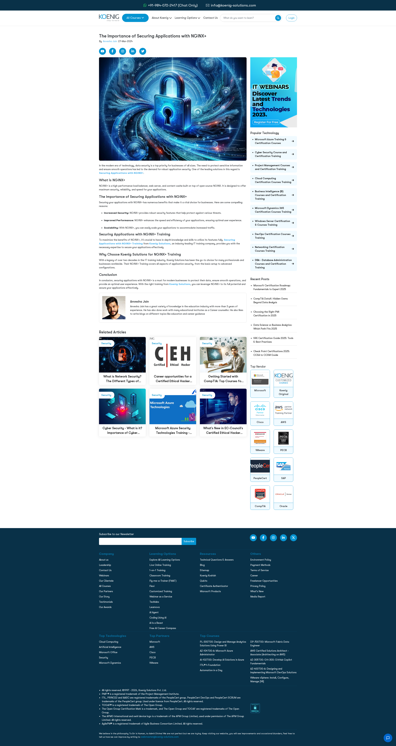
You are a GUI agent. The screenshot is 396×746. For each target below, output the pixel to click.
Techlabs (154, 602)
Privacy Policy (257, 586)
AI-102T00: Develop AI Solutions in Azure (222, 659)
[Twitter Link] (142, 51)
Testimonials (106, 602)
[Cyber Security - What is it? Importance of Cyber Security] (122, 406)
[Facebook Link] (112, 51)
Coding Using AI (157, 617)
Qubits (203, 580)
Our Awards (105, 607)
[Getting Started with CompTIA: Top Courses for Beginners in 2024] (223, 354)
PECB (152, 657)
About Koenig (160, 17)
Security (103, 657)
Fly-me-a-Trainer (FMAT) (162, 580)
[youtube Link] (102, 51)
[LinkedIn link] (132, 51)
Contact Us (210, 17)
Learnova (154, 607)
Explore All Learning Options (164, 559)
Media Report (257, 596)
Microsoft (154, 641)
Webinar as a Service (160, 596)
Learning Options (186, 17)
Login (291, 18)
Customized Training (160, 591)
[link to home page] (109, 17)
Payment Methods (260, 565)
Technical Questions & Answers (217, 559)
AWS (151, 647)
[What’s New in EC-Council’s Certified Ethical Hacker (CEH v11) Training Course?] (223, 406)
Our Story (104, 596)
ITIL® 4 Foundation (210, 665)
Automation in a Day (211, 670)
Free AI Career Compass (162, 628)
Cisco (152, 652)
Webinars (104, 575)
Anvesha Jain (110, 41)
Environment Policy (260, 559)
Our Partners (106, 591)
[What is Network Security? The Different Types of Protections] (122, 354)
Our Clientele (106, 580)
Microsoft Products (210, 591)
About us (103, 559)
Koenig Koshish (208, 575)
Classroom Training (159, 575)
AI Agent (154, 612)
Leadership (105, 565)
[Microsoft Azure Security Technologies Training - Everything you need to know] (172, 406)
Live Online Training (160, 565)
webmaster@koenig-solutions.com (160, 736)
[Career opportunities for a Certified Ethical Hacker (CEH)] (172, 354)
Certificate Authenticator (214, 586)
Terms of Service (259, 570)
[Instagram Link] (122, 51)
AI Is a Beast (156, 623)
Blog (202, 565)
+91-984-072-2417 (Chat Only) (173, 5)
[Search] (278, 18)
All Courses (134, 17)
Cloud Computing (108, 641)
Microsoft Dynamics (110, 662)
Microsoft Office (108, 652)
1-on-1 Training (157, 570)
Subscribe (189, 541)
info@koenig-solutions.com (233, 5)
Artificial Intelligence (110, 647)
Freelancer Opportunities (264, 580)
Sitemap (204, 570)
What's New (257, 591)
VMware (153, 662)
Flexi (152, 586)
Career (254, 575)
